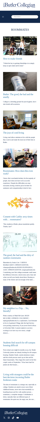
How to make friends (12, 58)
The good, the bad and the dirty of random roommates (18, 256)
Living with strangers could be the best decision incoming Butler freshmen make (18, 377)
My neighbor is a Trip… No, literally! (16, 309)
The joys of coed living (13, 132)
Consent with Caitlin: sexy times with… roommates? (17, 218)
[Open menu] (3, 17)
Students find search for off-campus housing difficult (19, 344)
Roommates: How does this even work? (18, 172)
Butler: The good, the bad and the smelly (18, 95)
